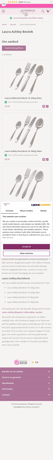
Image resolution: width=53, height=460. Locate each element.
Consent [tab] (9, 211)
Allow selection (26, 253)
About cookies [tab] (26, 211)
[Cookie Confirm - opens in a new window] (40, 205)
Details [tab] (44, 211)
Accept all (26, 246)
